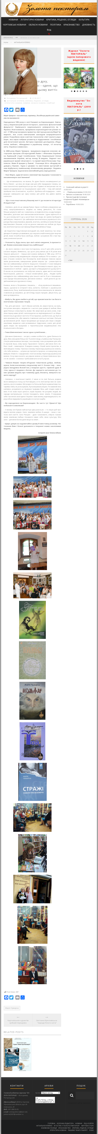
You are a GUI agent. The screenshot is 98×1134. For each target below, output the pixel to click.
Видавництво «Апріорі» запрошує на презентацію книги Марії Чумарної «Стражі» (17, 1055)
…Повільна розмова (74, 192)
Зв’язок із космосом (74, 194)
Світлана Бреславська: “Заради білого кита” (46, 1021)
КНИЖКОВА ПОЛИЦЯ (49, 1128)
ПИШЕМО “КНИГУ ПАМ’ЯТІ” (78, 1130)
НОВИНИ (13, 19)
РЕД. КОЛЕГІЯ (89, 1123)
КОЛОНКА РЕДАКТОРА (65, 1123)
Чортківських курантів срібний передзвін (18, 1021)
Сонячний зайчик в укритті (77, 187)
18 (70, 246)
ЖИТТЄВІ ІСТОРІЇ (87, 1126)
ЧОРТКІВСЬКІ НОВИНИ (14, 24)
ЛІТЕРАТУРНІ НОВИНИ (32, 19)
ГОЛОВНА (51, 1123)
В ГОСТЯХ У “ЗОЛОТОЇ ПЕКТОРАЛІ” (67, 1126)
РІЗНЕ (91, 1130)
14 (83, 241)
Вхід (49, 29)
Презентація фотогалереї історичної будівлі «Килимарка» (76, 198)
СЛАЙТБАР (51, 103)
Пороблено (70, 204)
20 (79, 246)
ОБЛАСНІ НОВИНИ (38, 24)
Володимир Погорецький (17, 98)
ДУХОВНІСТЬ (88, 24)
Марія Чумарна (12, 1008)
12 (75, 241)
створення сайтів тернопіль (79, 1103)
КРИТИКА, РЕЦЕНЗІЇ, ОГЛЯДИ (61, 19)
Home (6, 42)
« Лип (70, 260)
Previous (66, 77)
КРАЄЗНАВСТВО (72, 24)
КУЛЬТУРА (84, 19)
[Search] (49, 34)
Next (92, 77)
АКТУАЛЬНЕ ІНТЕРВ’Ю (22, 42)
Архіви (38, 1093)
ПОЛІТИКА (55, 24)
